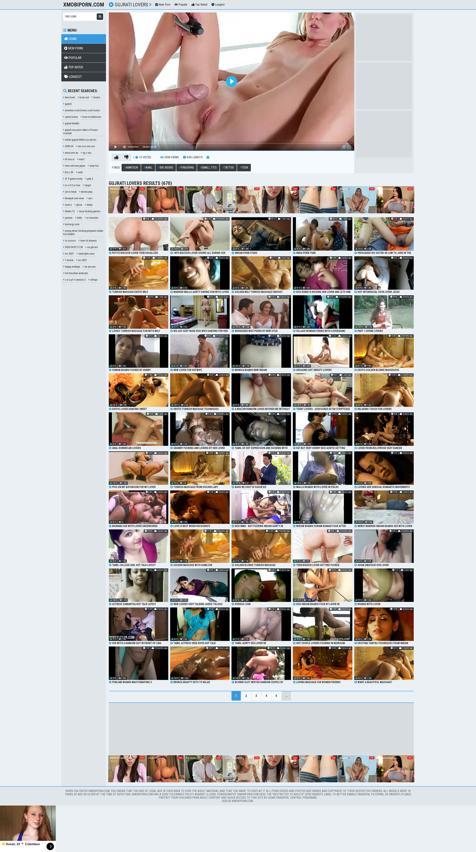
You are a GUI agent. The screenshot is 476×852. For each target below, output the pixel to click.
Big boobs (165, 167)
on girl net (92, 247)
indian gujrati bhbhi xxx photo (80, 139)
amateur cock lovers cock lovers (82, 110)
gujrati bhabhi (71, 123)
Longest (219, 4)
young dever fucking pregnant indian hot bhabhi (83, 232)
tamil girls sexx (86, 253)
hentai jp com (71, 224)
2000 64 (68, 146)
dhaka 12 (69, 211)
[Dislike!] (126, 157)
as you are (90, 266)
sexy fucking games (89, 211)
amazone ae (71, 152)
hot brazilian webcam (76, 273)
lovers (96, 97)
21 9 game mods (73, 178)
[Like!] (116, 157)
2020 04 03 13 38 (73, 247)
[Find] (100, 16)
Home (72, 39)
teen (244, 167)
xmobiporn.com (83, 4)
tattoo (228, 167)
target (87, 185)
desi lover (69, 97)
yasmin (68, 217)
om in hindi (70, 191)
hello (79, 217)
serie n (68, 204)
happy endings (72, 266)
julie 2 (89, 178)
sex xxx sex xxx (86, 146)
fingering (186, 167)
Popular (182, 4)
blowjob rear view (74, 198)
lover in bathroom (91, 117)
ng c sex (86, 152)
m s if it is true (72, 185)
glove (79, 204)
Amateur (131, 167)
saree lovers (71, 117)
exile (80, 172)
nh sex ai (69, 159)
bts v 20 (68, 172)
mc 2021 (69, 253)
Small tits (208, 167)
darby (89, 204)
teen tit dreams (88, 240)
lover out (84, 97)
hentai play (86, 191)
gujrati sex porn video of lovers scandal (80, 131)
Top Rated (200, 4)
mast (81, 159)
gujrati (68, 104)
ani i (90, 198)
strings (93, 279)
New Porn (164, 4)
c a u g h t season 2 (75, 279)
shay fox (94, 165)
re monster (92, 217)
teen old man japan (74, 165)
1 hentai (68, 260)
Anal (148, 167)
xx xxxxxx (70, 240)
